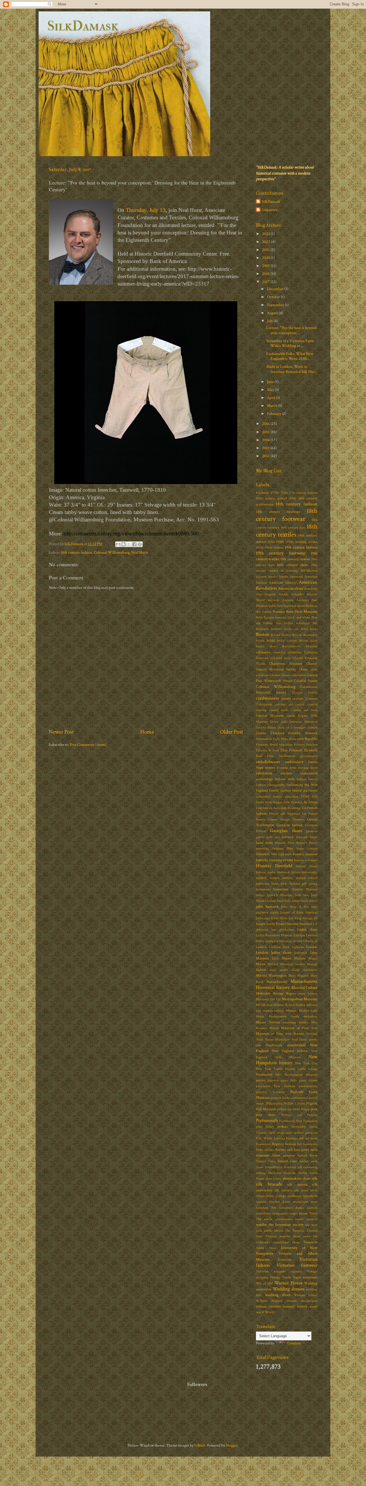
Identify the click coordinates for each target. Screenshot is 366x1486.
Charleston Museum (285, 663)
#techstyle (262, 493)
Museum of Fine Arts (299, 1028)
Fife (314, 796)
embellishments (268, 761)
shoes (307, 1178)
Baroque (279, 611)
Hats (290, 848)
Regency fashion (284, 1144)
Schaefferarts (273, 1167)
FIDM (305, 796)
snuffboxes (294, 1196)
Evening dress (286, 768)
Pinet (296, 1109)
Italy (288, 901)
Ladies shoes (307, 929)
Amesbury (310, 589)
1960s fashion (274, 547)
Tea (258, 1219)
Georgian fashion (290, 825)
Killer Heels (279, 918)
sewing (260, 1173)
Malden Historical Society (286, 964)
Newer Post (61, 732)
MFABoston (264, 1005)
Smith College (276, 1196)
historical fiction (288, 872)
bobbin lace (272, 623)
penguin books (280, 1098)
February (274, 413)
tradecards (263, 1242)
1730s (275, 492)
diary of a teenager (292, 727)
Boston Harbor (281, 635)
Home (147, 732)
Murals (274, 1028)
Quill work (276, 1132)
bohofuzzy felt (306, 623)
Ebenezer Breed (267, 744)
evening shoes (307, 768)
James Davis (300, 901)
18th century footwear (286, 515)
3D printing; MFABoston (299, 571)
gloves (260, 837)
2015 (266, 432)
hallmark (288, 837)
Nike (278, 1075)
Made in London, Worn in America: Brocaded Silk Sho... (291, 369)
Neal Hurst (139, 552)
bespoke (280, 617)
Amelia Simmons (291, 577)
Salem (276, 1155)
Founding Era (297, 808)
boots (313, 629)
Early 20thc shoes (284, 739)
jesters (313, 901)
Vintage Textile (280, 1277)
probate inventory (291, 1126)
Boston (262, 634)
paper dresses (308, 1080)
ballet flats (275, 606)
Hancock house (306, 837)
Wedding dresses (288, 1289)
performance (299, 1098)
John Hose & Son (295, 907)
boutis (260, 640)
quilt (289, 1132)
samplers (289, 1155)
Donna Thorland (270, 733)
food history (264, 808)
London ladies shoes (273, 952)
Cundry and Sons (304, 710)
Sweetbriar (263, 1213)
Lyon (275, 958)
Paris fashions (284, 1086)
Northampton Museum (301, 1075)
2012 (266, 456)
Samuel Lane (287, 1161)
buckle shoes (266, 646)
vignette (296, 1271)
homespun (281, 889)
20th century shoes (292, 565)
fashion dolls (284, 779)
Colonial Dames (305, 680)
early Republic (307, 738)
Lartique (299, 935)
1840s (292, 498)
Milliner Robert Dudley (289, 1005)
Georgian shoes (286, 831)
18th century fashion (76, 552)
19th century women (295, 559)
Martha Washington (271, 975)
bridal (270, 640)
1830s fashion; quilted (271, 498)
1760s (284, 493)
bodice (288, 623)
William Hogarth (269, 1301)
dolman (312, 727)
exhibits (286, 773)
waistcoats (310, 1277)
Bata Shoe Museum (301, 611)
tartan (303, 1213)
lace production (283, 929)
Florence (296, 802)
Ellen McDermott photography (292, 756)
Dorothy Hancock (302, 733)
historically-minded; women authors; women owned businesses (286, 878)
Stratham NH (266, 1208)
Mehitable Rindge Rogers (276, 993)
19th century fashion (301, 547)
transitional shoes (286, 1242)
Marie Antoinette (304, 970)
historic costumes (306, 860)
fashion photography (270, 785)
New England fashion (290, 1051)
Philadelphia (274, 1103)
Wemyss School (305, 1295)
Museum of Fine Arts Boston (280, 1033)
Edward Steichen (306, 744)
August (273, 313)
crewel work (278, 710)
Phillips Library (294, 1103)
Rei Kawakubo (307, 1144)
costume (298, 698)
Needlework (274, 1045)
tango (293, 1213)
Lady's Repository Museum (274, 935)
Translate (294, 1343)
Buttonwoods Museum (299, 646)
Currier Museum (269, 715)
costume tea (284, 704)
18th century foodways (278, 511)
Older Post (231, 732)
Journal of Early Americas (298, 912)
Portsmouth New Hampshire (298, 1121)
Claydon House (280, 675)
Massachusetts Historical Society (286, 984)
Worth (269, 1312)
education (285, 744)
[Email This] (118, 544)
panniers (273, 1080)
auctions (273, 600)
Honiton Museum (304, 889)
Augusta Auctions (295, 600)
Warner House (288, 1283)
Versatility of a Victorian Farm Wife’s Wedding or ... (290, 343)
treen (272, 1248)
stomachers (300, 1202)
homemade (263, 889)
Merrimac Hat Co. (268, 999)
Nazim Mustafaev (277, 1039)
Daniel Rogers (297, 716)
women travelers (268, 1306)
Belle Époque (265, 617)
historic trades (266, 872)
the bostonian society (286, 1224)
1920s (280, 541)
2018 (266, 273)
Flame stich (264, 802)
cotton (299, 704)
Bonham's (262, 629)
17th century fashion (303, 493)
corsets (286, 698)
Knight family (265, 924)
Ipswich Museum (279, 895)
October (274, 297)
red (301, 1138)
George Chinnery (292, 819)
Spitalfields (310, 1196)
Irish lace (302, 895)
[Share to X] (129, 544)
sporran (261, 1202)
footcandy (280, 808)
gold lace (273, 837)
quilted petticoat (305, 1132)
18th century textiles (286, 530)
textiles (261, 1224)
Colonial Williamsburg (112, 552)
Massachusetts (276, 981)
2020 (266, 257)
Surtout (312, 1208)
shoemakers (292, 1178)
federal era (299, 790)
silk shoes (301, 1190)
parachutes (263, 1086)
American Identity (283, 582)
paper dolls (289, 1080)
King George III (306, 918)
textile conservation (278, 1219)
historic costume (305, 854)
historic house (306, 866)
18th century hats (293, 527)
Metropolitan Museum (299, 999)
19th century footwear (281, 553)
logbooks (298, 947)
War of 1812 (264, 1283)
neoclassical (296, 1045)
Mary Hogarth (299, 975)
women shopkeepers (302, 1301)
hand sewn (264, 842)
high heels (285, 854)
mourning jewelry (296, 1022)
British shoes (308, 640)
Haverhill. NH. (266, 854)
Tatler (313, 1213)
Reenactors (263, 1144)
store (314, 1202)
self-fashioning (307, 1167)
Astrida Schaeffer (291, 594)
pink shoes (266, 1115)
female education (285, 796)
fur (304, 814)
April (271, 397)
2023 (266, 233)
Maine (260, 964)
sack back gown (298, 1149)
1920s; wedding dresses (301, 542)
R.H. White (264, 1138)
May (271, 389)
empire (270, 767)
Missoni (291, 1011)
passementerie (308, 1086)
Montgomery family (284, 1016)
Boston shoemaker (304, 635)
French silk (277, 814)
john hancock (267, 906)
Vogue (297, 1277)
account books (266, 577)
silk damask (297, 1184)
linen (286, 947)
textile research (306, 1219)
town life (310, 1236)
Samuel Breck (307, 1155)
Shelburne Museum (282, 1173)
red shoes (311, 1138)
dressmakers (264, 739)
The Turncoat (295, 1230)
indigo (260, 895)
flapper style (281, 802)
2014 (266, 440)
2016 (266, 423)
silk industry (283, 1190)
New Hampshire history (286, 1060)
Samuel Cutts (265, 1161)
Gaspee (272, 819)
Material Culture (304, 987)
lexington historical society (284, 941)
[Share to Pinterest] (140, 544)
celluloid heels (280, 658)
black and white (299, 617)
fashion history (307, 779)
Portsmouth (267, 1120)
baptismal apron (294, 606)
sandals (304, 1161)
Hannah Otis (284, 843)
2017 (266, 281)
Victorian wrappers (271, 1271)
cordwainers (267, 698)
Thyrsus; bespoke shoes (283, 1236)
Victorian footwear (297, 1265)
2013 (266, 448)
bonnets (276, 629)
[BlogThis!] (123, 544)
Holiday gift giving (303, 883)
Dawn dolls (278, 722)
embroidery (294, 761)
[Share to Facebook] (134, 544)
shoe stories (274, 1178)
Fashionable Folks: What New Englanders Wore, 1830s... (289, 356)
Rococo (280, 1149)
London (311, 947)
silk (314, 1178)
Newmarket (264, 1074)
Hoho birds (279, 883)
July (270, 321)
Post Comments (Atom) (88, 744)
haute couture (307, 848)
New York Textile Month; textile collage (286, 1069)
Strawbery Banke (291, 1208)
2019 (266, 265)
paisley (261, 1080)
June (271, 381)
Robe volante (265, 1150)
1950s (259, 547)
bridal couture (287, 640)
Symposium (280, 1213)
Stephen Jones (279, 1202)
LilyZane (275, 947)
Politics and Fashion (300, 1115)
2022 (266, 241)
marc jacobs (279, 970)
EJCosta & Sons (267, 750)
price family (265, 1126)
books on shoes (296, 629)
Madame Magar (305, 958)
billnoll (199, 1445)
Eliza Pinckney (292, 750)
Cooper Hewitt (304, 692)
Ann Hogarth (266, 594)
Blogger (232, 1445)
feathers (285, 790)
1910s (271, 542)
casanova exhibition (287, 652)
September (276, 305)
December (275, 289)
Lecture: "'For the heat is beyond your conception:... (291, 330)
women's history (295, 1306)
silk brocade (269, 1184)
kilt (291, 918)
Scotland (290, 1167)
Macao (286, 958)
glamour (311, 831)
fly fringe (311, 802)
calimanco (263, 652)
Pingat (305, 1109)
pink (314, 1109)
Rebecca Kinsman (286, 1138)
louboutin (300, 953)
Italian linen (275, 901)
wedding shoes (278, 1295)
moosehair (310, 1016)
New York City (306, 1063)
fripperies (293, 814)
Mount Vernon (268, 1022)
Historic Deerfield (274, 866)
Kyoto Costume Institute (294, 923)
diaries (271, 727)
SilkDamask (82, 26)
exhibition (264, 773)
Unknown (269, 209)
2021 (266, 249)
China (303, 669)
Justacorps (263, 918)
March (272, 405)
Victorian (285, 1259)
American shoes (290, 588)
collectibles (298, 675)
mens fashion (307, 993)
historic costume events (274, 860)
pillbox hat (284, 1109)
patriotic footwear (270, 1092)
